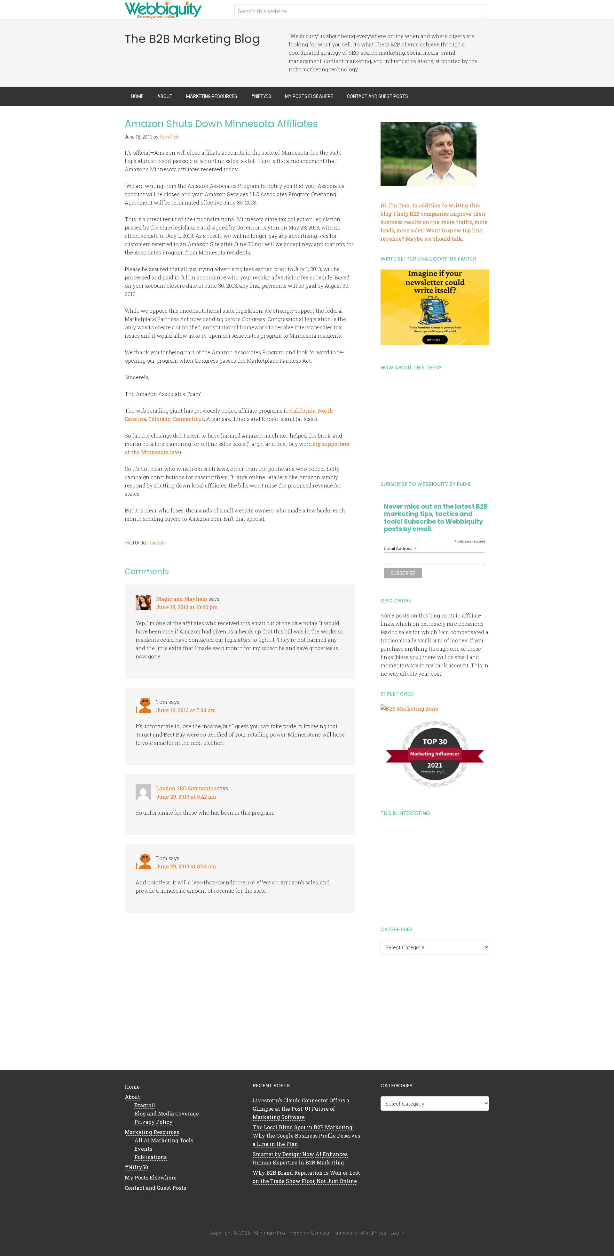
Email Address (400, 548)
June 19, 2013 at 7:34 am (186, 710)
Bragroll (144, 1105)
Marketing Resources (152, 1132)
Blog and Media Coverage (166, 1113)
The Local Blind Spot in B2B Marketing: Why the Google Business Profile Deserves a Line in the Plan (306, 1135)
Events (143, 1148)
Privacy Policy (153, 1121)
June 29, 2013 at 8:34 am (186, 866)
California (303, 410)
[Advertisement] (435, 423)
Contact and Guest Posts (155, 1187)
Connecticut (188, 418)
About (132, 1096)
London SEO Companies (186, 788)
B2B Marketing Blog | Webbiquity (176, 9)
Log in (397, 1233)
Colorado (159, 418)
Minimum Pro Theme (278, 1233)
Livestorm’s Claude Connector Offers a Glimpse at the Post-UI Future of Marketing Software (301, 1108)
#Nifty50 (136, 1167)
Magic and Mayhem (181, 598)
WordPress (374, 1233)
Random (157, 542)
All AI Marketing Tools (163, 1140)
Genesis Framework (334, 1233)
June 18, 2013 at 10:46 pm (187, 607)
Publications (150, 1157)
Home (132, 1086)
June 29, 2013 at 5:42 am (186, 796)
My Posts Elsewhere (151, 1177)
